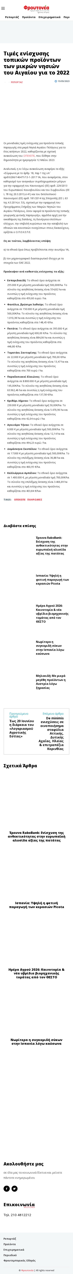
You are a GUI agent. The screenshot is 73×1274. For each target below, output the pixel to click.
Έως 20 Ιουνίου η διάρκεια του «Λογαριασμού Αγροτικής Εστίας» (21, 728)
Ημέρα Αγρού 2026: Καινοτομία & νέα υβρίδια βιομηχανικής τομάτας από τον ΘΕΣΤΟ (52, 614)
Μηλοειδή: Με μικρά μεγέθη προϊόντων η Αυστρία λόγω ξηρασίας (51, 682)
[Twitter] (15, 91)
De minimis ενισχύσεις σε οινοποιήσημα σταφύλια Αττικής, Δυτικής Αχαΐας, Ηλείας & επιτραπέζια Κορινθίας (51, 733)
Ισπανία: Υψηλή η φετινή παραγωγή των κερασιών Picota (52, 579)
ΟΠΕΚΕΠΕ (29, 155)
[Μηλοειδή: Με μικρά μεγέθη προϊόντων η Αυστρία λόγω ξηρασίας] (18, 682)
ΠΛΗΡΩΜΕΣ (34, 499)
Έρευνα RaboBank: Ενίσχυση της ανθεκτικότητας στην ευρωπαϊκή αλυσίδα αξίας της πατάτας (52, 546)
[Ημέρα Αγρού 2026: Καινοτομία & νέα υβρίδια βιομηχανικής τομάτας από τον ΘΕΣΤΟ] (18, 614)
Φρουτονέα (27, 1270)
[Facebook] (7, 91)
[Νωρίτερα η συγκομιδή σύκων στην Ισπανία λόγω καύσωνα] (18, 648)
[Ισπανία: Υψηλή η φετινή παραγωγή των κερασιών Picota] (18, 580)
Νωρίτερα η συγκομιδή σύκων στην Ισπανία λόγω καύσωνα (50, 648)
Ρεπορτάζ (17, 82)
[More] (23, 91)
